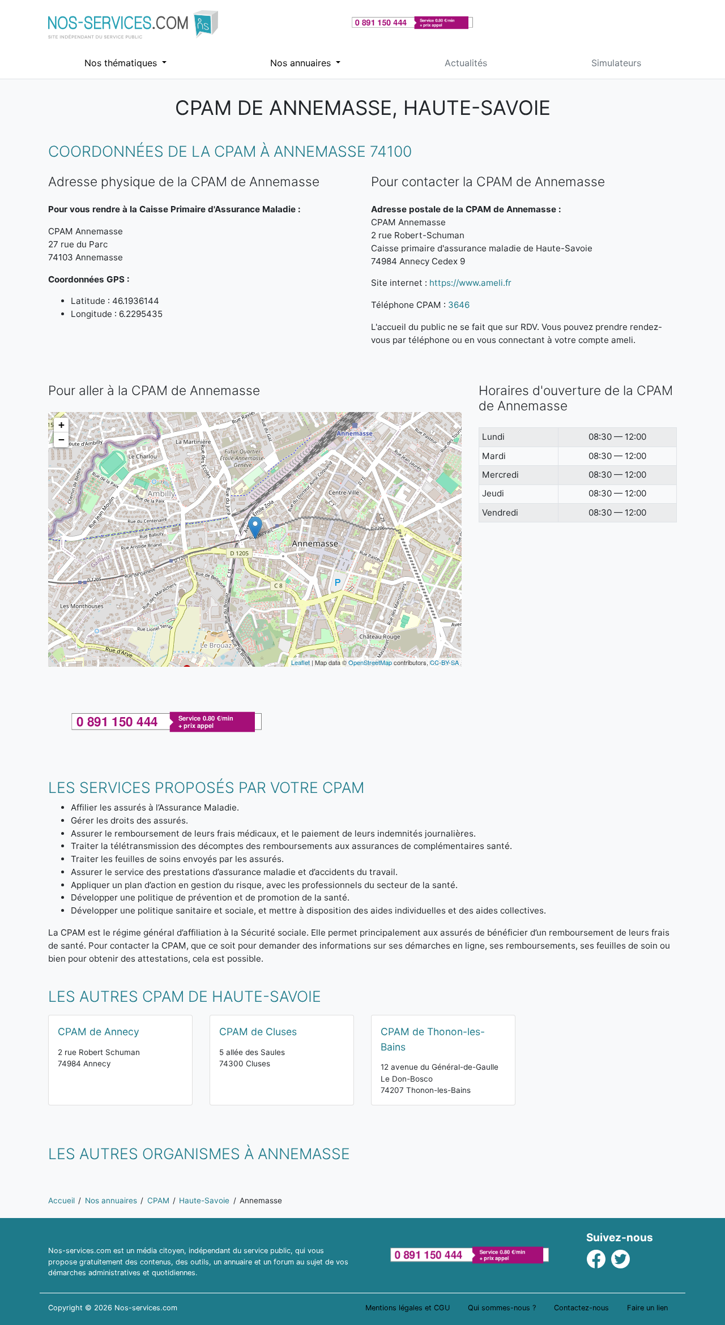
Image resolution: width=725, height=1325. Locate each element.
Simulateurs (616, 62)
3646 (459, 304)
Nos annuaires (302, 62)
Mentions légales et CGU (407, 1307)
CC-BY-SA (444, 662)
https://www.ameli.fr (470, 282)
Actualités (466, 62)
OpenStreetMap (370, 662)
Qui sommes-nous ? (502, 1307)
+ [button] (61, 425)
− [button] (61, 439)
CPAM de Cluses (258, 1031)
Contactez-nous (581, 1307)
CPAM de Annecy (98, 1031)
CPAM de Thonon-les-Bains (433, 1039)
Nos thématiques (122, 62)
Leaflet (300, 662)
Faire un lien (647, 1307)
